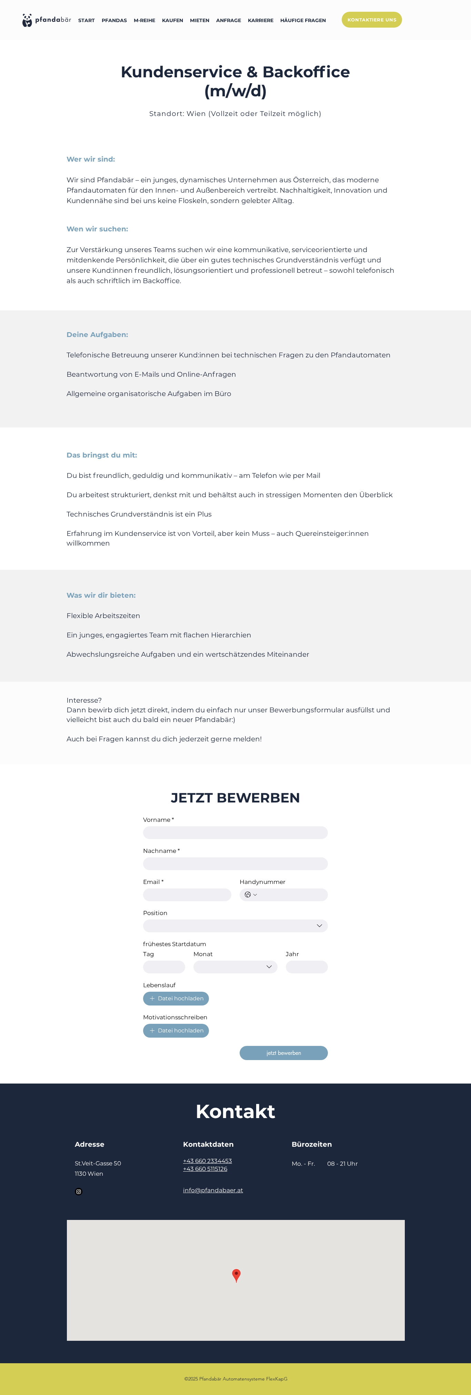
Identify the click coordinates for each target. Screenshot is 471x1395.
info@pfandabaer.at (213, 1190)
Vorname (158, 819)
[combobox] (235, 926)
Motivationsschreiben (175, 1017)
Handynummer (262, 881)
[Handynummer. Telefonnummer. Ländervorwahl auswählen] (251, 895)
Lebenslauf (159, 985)
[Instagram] (78, 1191)
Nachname (161, 850)
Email (153, 881)
